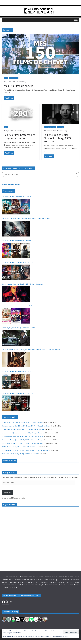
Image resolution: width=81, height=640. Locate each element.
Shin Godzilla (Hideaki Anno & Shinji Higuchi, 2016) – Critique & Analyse (26, 219)
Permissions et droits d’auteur (69, 585)
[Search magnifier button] (76, 174)
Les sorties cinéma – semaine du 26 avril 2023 (17, 262)
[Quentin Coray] (17, 619)
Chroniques (14, 78)
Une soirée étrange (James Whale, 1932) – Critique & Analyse (22, 440)
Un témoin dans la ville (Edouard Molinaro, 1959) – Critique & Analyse (25, 426)
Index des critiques (11, 184)
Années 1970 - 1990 (50, 127)
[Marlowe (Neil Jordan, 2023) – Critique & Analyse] (16, 338)
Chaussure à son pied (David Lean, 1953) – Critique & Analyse (23, 429)
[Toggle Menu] (76, 20)
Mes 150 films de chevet (18, 86)
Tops (6, 78)
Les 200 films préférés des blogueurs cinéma (19, 136)
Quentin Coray (21, 82)
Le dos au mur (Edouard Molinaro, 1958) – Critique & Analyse (23, 422)
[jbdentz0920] (31, 619)
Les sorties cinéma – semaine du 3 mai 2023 (17, 306)
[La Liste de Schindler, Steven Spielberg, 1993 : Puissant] (60, 114)
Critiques (60, 127)
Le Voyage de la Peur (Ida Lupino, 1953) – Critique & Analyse (22, 436)
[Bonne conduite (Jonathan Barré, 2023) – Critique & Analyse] (16, 294)
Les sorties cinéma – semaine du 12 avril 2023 (17, 197)
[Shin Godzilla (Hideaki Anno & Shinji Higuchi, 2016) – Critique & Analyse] (16, 228)
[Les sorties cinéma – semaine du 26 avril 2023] (16, 272)
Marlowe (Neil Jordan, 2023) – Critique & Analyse (18, 328)
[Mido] (13, 619)
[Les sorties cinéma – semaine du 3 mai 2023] (16, 316)
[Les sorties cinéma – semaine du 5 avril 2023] (16, 250)
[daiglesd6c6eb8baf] (8, 619)
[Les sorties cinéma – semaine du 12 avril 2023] (16, 207)
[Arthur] (26, 619)
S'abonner (7, 492)
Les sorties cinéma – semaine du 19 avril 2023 (17, 393)
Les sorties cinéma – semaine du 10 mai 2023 (17, 371)
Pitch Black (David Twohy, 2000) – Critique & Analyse (20, 454)
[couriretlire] (45, 619)
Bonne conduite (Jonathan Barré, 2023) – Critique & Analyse (22, 284)
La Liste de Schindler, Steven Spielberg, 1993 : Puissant (58, 138)
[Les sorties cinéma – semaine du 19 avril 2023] (16, 403)
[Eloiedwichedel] (40, 619)
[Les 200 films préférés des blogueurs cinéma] (20, 114)
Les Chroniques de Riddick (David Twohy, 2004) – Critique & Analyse (25, 450)
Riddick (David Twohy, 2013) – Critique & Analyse (18, 447)
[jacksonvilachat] (22, 619)
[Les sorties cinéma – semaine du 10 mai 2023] (16, 381)
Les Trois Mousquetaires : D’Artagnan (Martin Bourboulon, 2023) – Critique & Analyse (31, 349)
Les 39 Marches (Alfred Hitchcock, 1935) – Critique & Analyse (22, 443)
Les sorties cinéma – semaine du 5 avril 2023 (17, 240)
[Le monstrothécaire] (35, 619)
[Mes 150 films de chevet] (40, 54)
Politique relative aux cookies (60, 636)
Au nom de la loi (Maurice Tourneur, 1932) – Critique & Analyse (23, 433)
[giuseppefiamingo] (4, 619)
